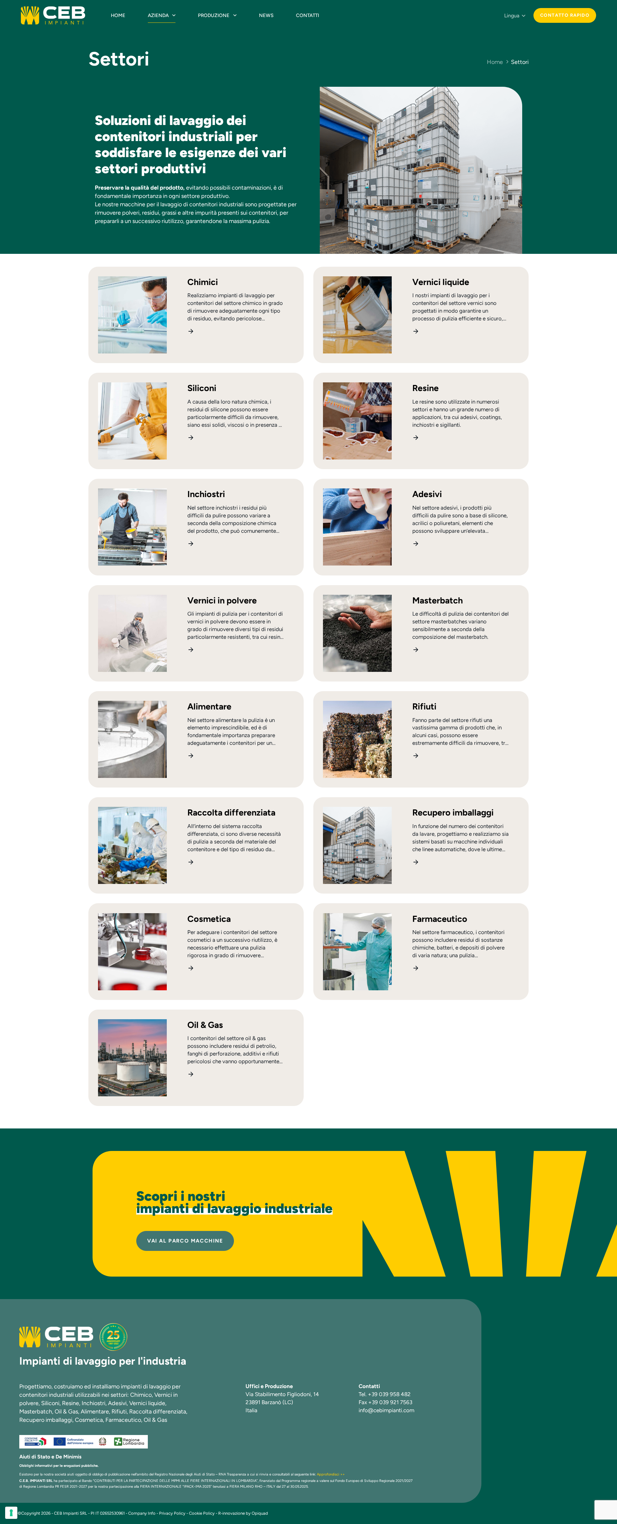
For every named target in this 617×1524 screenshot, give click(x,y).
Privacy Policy (172, 1513)
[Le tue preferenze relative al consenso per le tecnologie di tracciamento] (11, 1513)
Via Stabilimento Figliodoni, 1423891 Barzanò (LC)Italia (282, 1402)
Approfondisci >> (331, 1474)
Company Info (142, 1513)
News (266, 15)
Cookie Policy (202, 1513)
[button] (514, 15)
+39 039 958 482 (389, 1394)
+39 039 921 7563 (390, 1402)
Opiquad (260, 1513)
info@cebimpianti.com (386, 1410)
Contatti (307, 15)
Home (118, 15)
